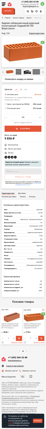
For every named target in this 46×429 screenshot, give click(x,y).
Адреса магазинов (15, 366)
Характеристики (36, 33)
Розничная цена (24, 108)
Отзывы (32, 197)
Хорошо (37, 421)
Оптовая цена (24, 94)
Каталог (8, 11)
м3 (26, 89)
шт (16, 89)
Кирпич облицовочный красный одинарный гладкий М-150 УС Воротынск (32, 326)
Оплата (23, 197)
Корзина (32, 11)
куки (10, 423)
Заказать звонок (29, 371)
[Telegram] (12, 157)
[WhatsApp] (15, 157)
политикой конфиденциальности (28, 183)
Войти (41, 12)
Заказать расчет (11, 371)
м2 (21, 89)
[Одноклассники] (9, 157)
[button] (43, 72)
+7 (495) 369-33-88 (30, 2)
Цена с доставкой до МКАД (24, 104)
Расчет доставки (14, 149)
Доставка (22, 193)
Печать (11, 153)
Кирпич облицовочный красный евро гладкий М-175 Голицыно (9, 326)
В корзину (25, 129)
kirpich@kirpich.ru (31, 6)
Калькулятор (13, 145)
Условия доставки (9, 197)
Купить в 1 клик (16, 342)
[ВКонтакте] (6, 157)
